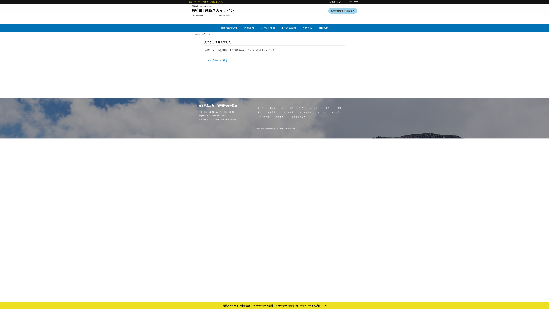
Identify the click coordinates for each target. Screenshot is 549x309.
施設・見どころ (297, 108)
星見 (259, 112)
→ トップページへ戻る (216, 60)
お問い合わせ (337, 11)
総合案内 (351, 11)
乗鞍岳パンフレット (338, 2)
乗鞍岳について (229, 28)
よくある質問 (288, 28)
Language (353, 2)
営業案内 (249, 28)
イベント (314, 108)
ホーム (193, 34)
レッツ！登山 (267, 28)
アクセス (307, 28)
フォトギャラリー (298, 116)
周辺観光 (323, 28)
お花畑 (339, 108)
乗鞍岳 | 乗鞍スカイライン (213, 10)
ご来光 (327, 108)
